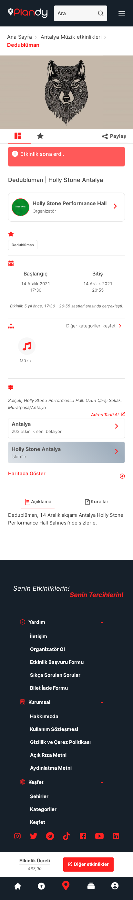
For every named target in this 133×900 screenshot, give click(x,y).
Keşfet (37, 822)
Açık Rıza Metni (48, 755)
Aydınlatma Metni (51, 768)
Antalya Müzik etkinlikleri (71, 37)
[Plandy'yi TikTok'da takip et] (66, 837)
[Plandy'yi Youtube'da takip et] (99, 837)
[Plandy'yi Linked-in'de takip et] (116, 837)
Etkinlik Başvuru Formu (57, 662)
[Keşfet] (41, 888)
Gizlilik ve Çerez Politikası (60, 742)
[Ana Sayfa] (66, 888)
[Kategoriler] (91, 888)
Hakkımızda (44, 716)
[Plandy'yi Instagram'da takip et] (17, 837)
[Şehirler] (18, 888)
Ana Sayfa (19, 37)
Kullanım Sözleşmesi (54, 729)
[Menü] (121, 13)
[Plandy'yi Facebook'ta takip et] (83, 837)
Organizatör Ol (47, 649)
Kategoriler (43, 809)
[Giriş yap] (114, 888)
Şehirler (39, 796)
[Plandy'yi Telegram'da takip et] (50, 837)
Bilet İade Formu (49, 688)
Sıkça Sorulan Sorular (55, 675)
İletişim (38, 636)
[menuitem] (19, 136)
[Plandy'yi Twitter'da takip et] (33, 837)
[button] (66, 476)
